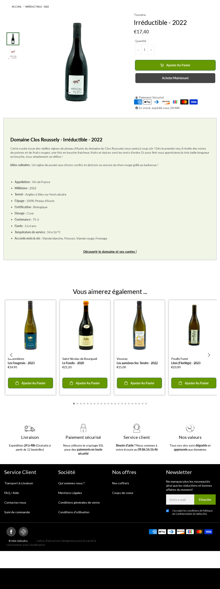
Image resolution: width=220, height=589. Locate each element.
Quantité (140, 41)
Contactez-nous (15, 502)
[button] (11, 355)
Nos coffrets (120, 483)
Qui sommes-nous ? (71, 483)
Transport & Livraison (18, 483)
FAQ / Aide (11, 493)
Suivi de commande (17, 512)
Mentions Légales (70, 493)
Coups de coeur (122, 493)
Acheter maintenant (175, 78)
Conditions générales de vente (79, 502)
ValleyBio (22, 540)
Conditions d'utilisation (73, 512)
